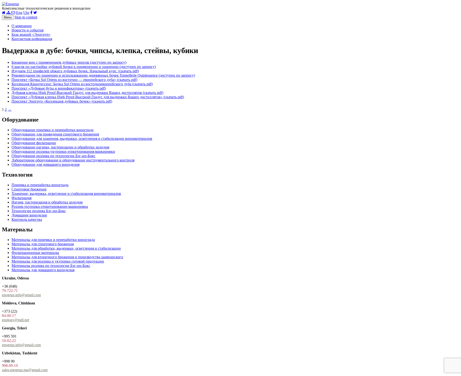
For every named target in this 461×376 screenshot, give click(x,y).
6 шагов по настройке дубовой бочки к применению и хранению (84, 67)
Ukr (26, 13)
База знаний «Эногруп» (31, 34)
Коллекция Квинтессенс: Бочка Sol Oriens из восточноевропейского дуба (82, 84)
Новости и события (27, 30)
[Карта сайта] (8, 13)
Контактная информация (32, 39)
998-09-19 (10, 366)
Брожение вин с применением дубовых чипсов (69, 62)
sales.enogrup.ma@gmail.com (25, 370)
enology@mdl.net (15, 320)
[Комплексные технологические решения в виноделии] (10, 4)
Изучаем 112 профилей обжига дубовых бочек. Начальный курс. (75, 71)
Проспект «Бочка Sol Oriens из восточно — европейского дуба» (74, 80)
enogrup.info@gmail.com (21, 295)
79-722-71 (10, 291)
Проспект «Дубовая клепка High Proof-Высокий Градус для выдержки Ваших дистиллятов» (98, 97)
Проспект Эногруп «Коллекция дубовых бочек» (62, 101)
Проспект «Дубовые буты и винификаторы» (59, 88)
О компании (22, 26)
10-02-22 (9, 341)
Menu (8, 17)
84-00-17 (9, 316)
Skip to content (25, 17)
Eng (19, 13)
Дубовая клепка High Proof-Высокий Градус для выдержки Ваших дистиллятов (87, 93)
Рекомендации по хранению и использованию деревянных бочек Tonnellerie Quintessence (103, 75)
